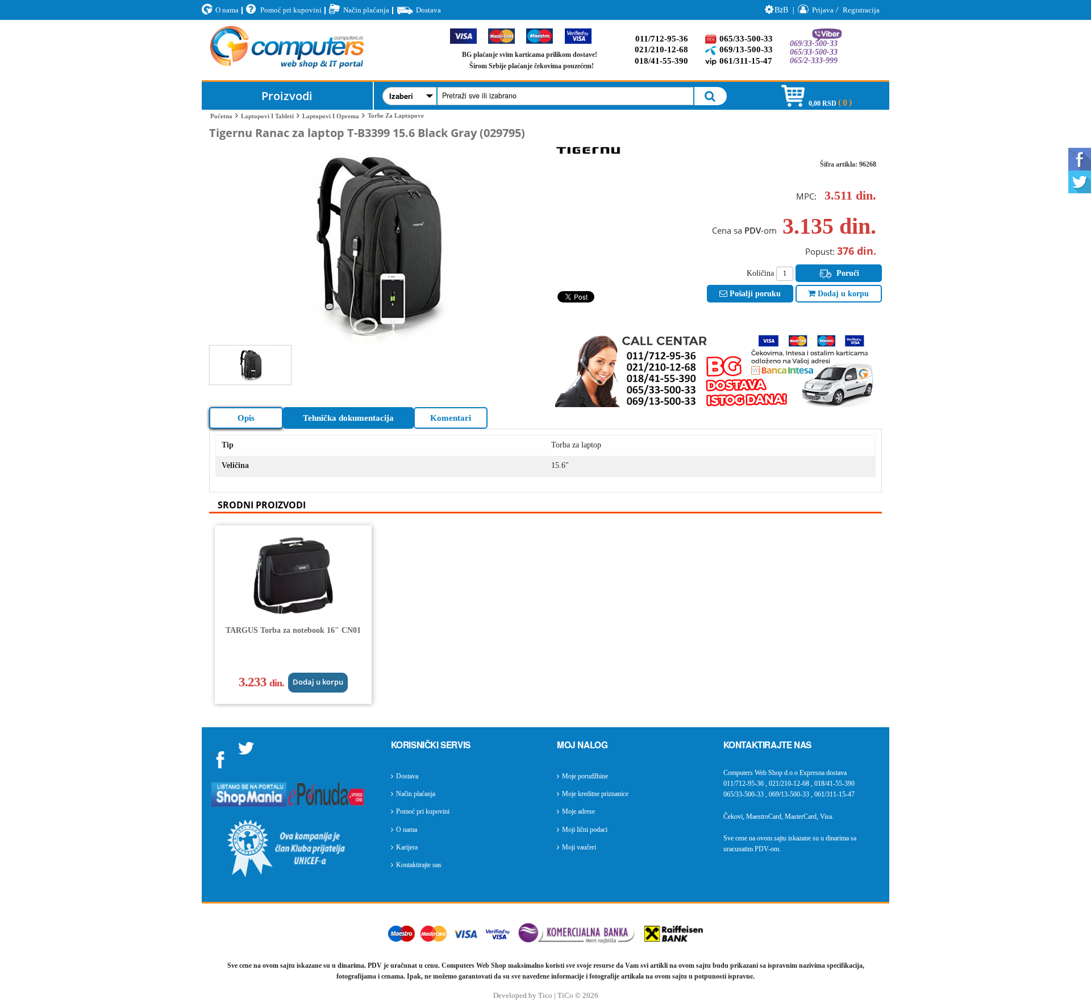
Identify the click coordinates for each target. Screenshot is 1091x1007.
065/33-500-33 (746, 38)
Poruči (846, 273)
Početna (221, 116)
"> (1072, 154)
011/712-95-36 (661, 38)
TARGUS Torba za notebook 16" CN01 (293, 630)
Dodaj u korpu (842, 293)
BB (781, 10)
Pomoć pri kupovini (291, 10)
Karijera (407, 847)
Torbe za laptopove (396, 115)
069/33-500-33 (814, 43)
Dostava (428, 10)
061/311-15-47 (745, 60)
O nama (227, 10)
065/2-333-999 (814, 60)
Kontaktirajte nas (419, 865)
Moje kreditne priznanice (595, 794)
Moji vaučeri (579, 847)
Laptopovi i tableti (267, 116)
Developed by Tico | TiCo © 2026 (545, 996)
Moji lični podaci (584, 830)
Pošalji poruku (754, 293)
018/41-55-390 (661, 60)
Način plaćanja (366, 10)
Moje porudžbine (585, 776)
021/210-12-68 (661, 49)
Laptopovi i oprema (330, 116)
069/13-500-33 (746, 49)
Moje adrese (578, 811)
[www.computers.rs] (287, 50)
